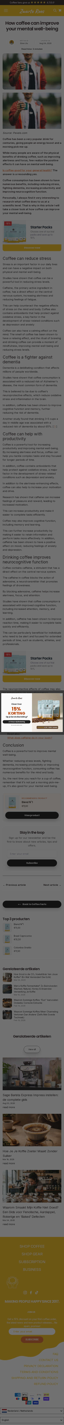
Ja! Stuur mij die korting (16, 722)
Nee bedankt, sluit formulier (16, 725)
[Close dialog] (61, 695)
